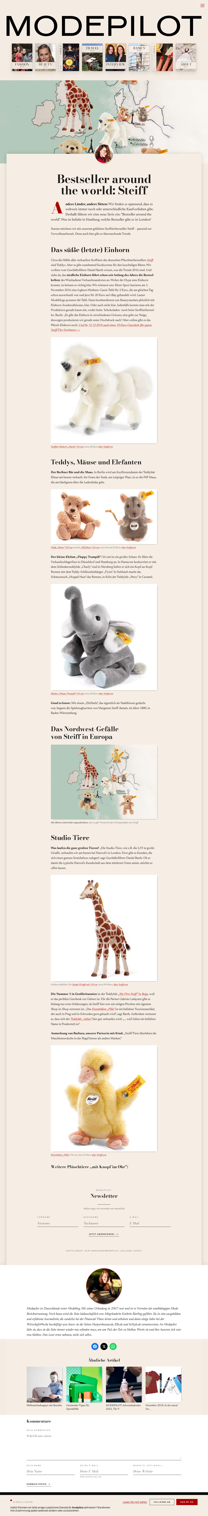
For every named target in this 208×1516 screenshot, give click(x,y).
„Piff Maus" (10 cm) (89, 548)
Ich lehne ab (162, 1502)
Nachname (91, 1217)
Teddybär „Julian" (81, 1019)
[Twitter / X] (104, 1346)
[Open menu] (202, 5)
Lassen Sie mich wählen (135, 1502)
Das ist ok (187, 1502)
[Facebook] (94, 1346)
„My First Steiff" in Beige (133, 994)
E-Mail (134, 1217)
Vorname (44, 1217)
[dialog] (104, 1505)
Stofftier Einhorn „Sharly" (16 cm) (67, 447)
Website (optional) (147, 1465)
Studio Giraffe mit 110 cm (84, 985)
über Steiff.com (105, 447)
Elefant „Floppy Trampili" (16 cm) (67, 694)
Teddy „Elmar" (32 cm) (61, 548)
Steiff (150, 260)
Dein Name (34, 1465)
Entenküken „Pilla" (103, 1009)
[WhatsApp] (113, 1346)
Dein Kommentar (39, 1430)
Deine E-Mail (89, 1465)
